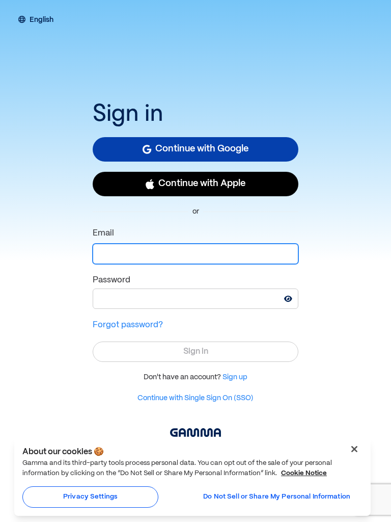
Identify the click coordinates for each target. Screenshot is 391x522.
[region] (192, 477)
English (41, 20)
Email (103, 233)
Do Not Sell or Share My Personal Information (276, 496)
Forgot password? (128, 325)
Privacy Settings (90, 496)
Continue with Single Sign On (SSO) (195, 398)
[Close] (354, 449)
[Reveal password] (288, 299)
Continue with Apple (201, 183)
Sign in (195, 351)
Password (111, 280)
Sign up (234, 377)
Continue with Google (201, 149)
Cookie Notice (304, 473)
